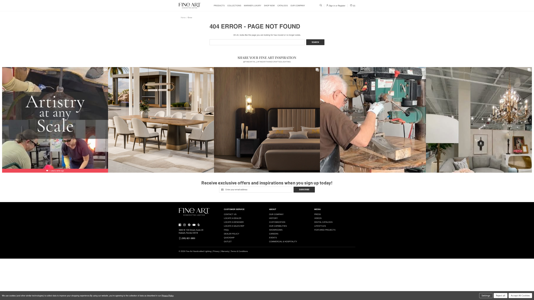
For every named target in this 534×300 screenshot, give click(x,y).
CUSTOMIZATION (277, 222)
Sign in (332, 5)
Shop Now (269, 5)
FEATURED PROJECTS (324, 230)
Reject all (500, 295)
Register (341, 5)
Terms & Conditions (239, 251)
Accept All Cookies (520, 295)
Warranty (225, 251)
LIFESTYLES (320, 226)
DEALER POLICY (231, 234)
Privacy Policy (167, 295)
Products (219, 5)
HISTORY (273, 218)
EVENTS (273, 238)
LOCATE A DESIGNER (234, 222)
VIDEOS (318, 218)
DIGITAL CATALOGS (323, 222)
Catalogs (282, 5)
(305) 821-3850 (188, 238)
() (353, 5)
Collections (234, 5)
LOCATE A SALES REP (234, 226)
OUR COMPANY (298, 5)
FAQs (226, 230)
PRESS (317, 214)
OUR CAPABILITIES (278, 226)
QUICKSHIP (229, 238)
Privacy (216, 251)
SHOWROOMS (275, 230)
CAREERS (273, 234)
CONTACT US (230, 214)
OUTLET (228, 241)
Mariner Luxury (252, 5)
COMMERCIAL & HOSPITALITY (283, 241)
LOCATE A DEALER (232, 218)
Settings (486, 295)
